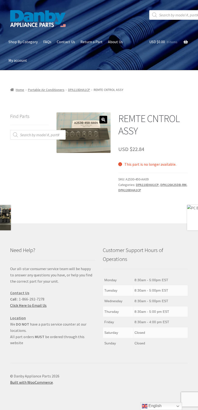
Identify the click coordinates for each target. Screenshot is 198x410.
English (155, 406)
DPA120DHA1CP (129, 190)
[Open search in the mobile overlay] (38, 135)
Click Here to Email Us (28, 305)
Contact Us (66, 41)
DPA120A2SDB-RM (173, 185)
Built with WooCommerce (31, 382)
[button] (103, 119)
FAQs (47, 41)
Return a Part (91, 41)
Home (20, 90)
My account (17, 60)
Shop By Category (23, 41)
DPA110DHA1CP (79, 90)
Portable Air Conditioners (46, 90)
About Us (115, 41)
